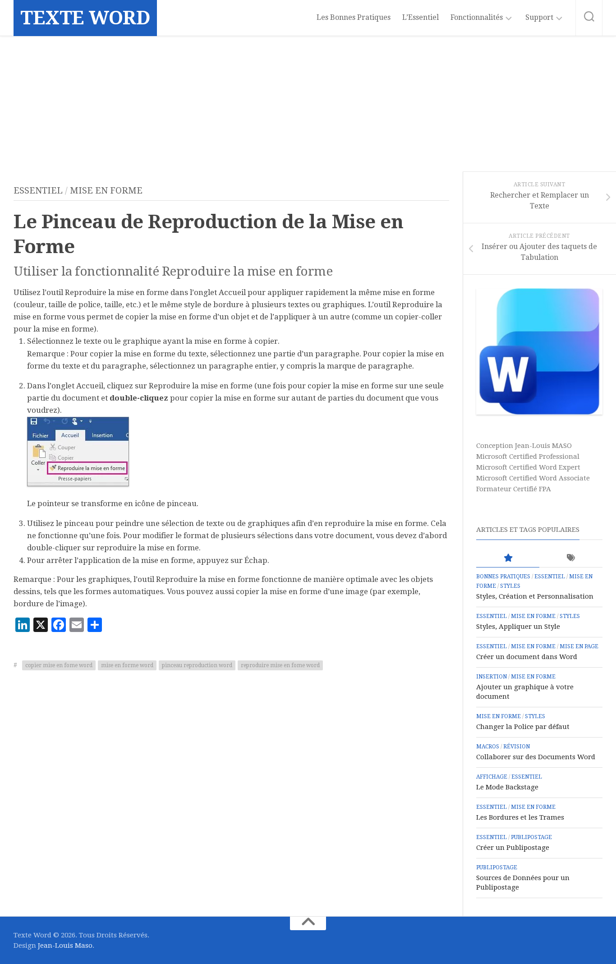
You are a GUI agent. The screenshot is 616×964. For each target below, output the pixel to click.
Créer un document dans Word (526, 657)
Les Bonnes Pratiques (354, 17)
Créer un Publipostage (512, 848)
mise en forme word (127, 665)
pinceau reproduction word (197, 665)
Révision (516, 746)
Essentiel (38, 190)
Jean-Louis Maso (65, 945)
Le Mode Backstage (507, 787)
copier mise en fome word (58, 665)
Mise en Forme (106, 190)
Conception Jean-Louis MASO (524, 446)
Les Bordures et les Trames (520, 817)
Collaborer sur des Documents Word (535, 757)
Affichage (491, 777)
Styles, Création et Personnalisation (534, 596)
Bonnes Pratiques (503, 576)
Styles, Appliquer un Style (518, 627)
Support (539, 17)
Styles (510, 586)
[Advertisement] (308, 104)
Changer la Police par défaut (523, 727)
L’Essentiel (420, 17)
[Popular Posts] (507, 558)
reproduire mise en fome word (280, 665)
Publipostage (531, 837)
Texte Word (85, 18)
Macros (487, 746)
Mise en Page (579, 646)
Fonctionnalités (477, 17)
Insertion (491, 676)
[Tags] (570, 558)
